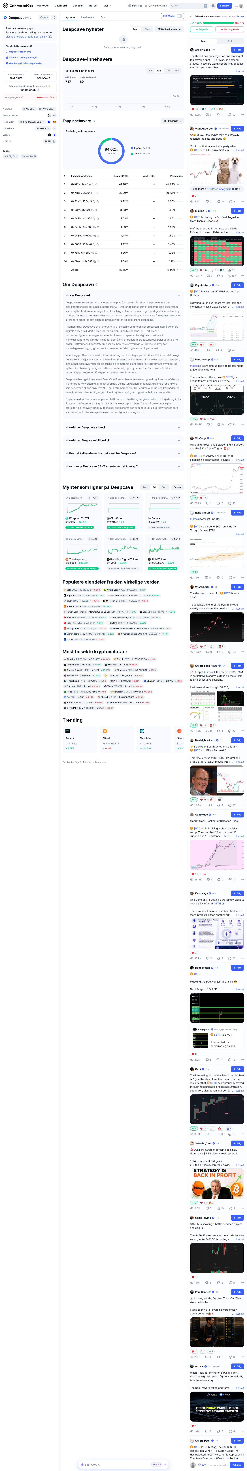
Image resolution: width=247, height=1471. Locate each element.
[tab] (135, 29)
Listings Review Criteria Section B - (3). (29, 36)
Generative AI (29, 156)
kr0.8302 (132, 691)
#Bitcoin (195, 365)
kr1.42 (124, 686)
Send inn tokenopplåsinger (23, 57)
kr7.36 (80, 697)
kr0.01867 (88, 659)
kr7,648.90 (125, 675)
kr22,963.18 (136, 670)
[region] (81, 6)
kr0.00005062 (122, 697)
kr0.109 (88, 670)
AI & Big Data (11, 156)
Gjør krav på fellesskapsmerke (25, 63)
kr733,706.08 (136, 659)
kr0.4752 (84, 664)
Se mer (240, 16)
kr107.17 (164, 680)
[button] (108, 6)
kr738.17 (86, 680)
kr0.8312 (126, 680)
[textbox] (214, 1465)
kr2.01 (83, 686)
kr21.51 (90, 708)
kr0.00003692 (86, 691)
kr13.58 (122, 664)
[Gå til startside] (18, 5)
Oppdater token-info (20, 51)
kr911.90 (83, 675)
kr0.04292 (130, 702)
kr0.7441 (85, 702)
